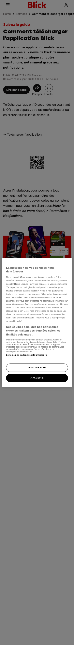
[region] (37, 322)
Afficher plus (37, 367)
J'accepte (36, 378)
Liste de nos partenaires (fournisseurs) (26, 355)
